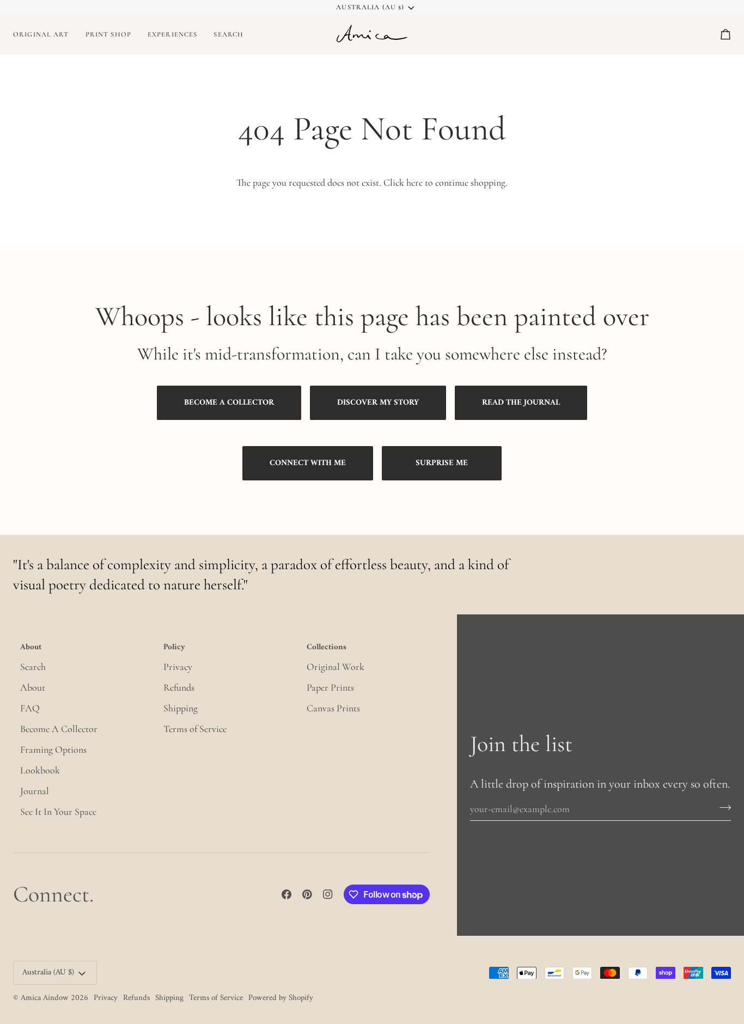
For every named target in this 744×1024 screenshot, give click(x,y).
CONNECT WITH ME (308, 463)
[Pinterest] (307, 894)
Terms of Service (195, 729)
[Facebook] (286, 894)
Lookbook (40, 770)
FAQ (30, 708)
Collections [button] (326, 648)
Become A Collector (58, 729)
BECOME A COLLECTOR (229, 402)
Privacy (177, 667)
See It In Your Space (58, 812)
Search (33, 667)
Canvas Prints (333, 708)
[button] (108, 34)
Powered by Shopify (280, 998)
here (414, 182)
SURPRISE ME (442, 463)
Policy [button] (174, 648)
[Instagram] (328, 894)
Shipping (180, 708)
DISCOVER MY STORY (378, 402)
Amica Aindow (45, 998)
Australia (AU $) (370, 7)
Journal (34, 791)
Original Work (335, 667)
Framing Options (53, 749)
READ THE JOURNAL (521, 402)
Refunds (178, 687)
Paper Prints (330, 687)
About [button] (30, 648)
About (32, 687)
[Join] (722, 807)
